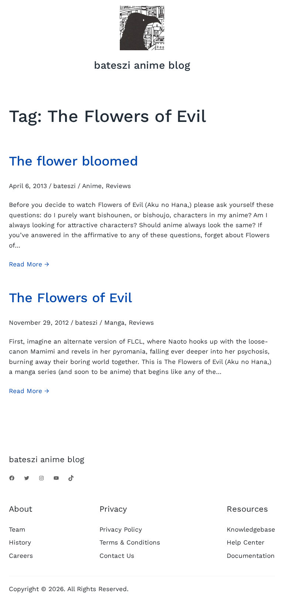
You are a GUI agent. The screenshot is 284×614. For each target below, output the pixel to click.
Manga (114, 322)
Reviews (118, 186)
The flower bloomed (73, 161)
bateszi (64, 186)
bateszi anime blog (142, 65)
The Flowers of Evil (70, 298)
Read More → (29, 264)
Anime (92, 186)
